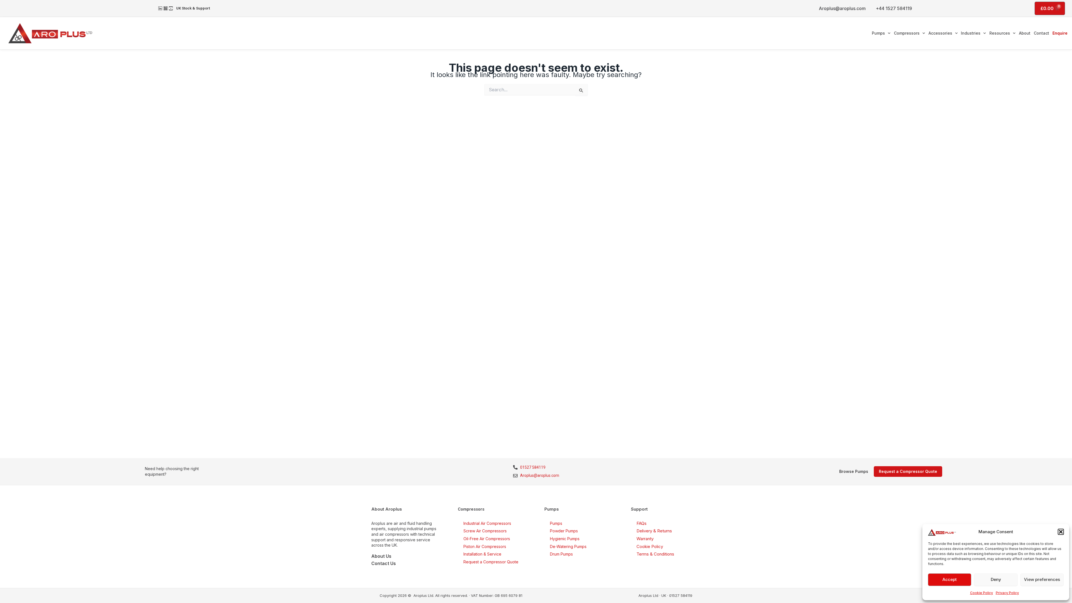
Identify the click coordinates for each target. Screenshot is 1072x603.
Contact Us (383, 563)
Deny (996, 579)
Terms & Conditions (655, 554)
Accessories (940, 33)
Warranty (645, 538)
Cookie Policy (981, 593)
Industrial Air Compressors (487, 523)
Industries (970, 33)
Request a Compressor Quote (490, 561)
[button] (1061, 532)
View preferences (1042, 579)
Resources (999, 33)
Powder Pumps (564, 530)
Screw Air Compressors (485, 530)
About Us (381, 556)
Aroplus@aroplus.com (842, 8)
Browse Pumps (853, 471)
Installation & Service (482, 554)
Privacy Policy (1007, 593)
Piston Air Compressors (484, 546)
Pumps (878, 33)
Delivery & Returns (654, 530)
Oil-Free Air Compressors (486, 538)
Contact (1041, 33)
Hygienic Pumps (565, 538)
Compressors (907, 33)
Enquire (1060, 33)
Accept (949, 579)
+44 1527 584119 (894, 8)
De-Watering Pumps (568, 546)
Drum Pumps (561, 554)
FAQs (641, 523)
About (1024, 33)
